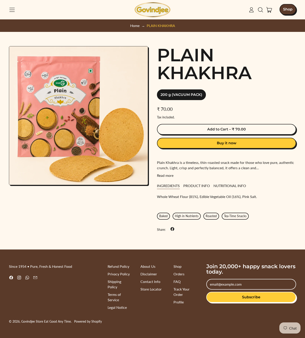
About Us (147, 266)
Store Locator (151, 289)
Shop (177, 266)
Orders (178, 274)
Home (135, 25)
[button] (260, 10)
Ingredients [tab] (168, 185)
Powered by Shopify (88, 321)
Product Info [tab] (196, 185)
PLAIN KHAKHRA (161, 25)
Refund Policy (118, 266)
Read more (165, 175)
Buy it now (226, 143)
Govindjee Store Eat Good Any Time (46, 321)
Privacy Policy (119, 274)
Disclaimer (148, 274)
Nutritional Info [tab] (229, 185)
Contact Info (150, 281)
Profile (178, 302)
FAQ (177, 281)
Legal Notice (117, 307)
